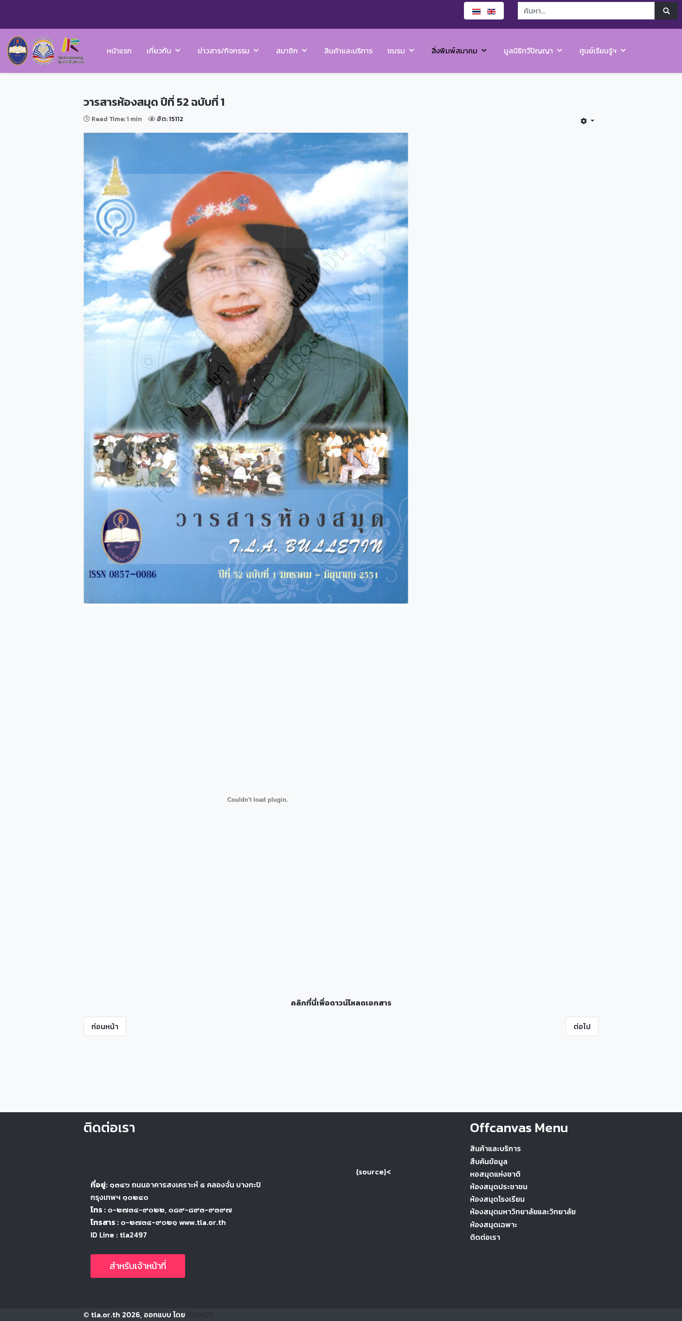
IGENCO (200, 1314)
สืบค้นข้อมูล (489, 1161)
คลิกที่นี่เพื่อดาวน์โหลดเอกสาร (341, 1002)
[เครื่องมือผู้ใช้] (587, 121)
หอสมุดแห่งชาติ (495, 1173)
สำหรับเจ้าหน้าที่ (137, 1266)
